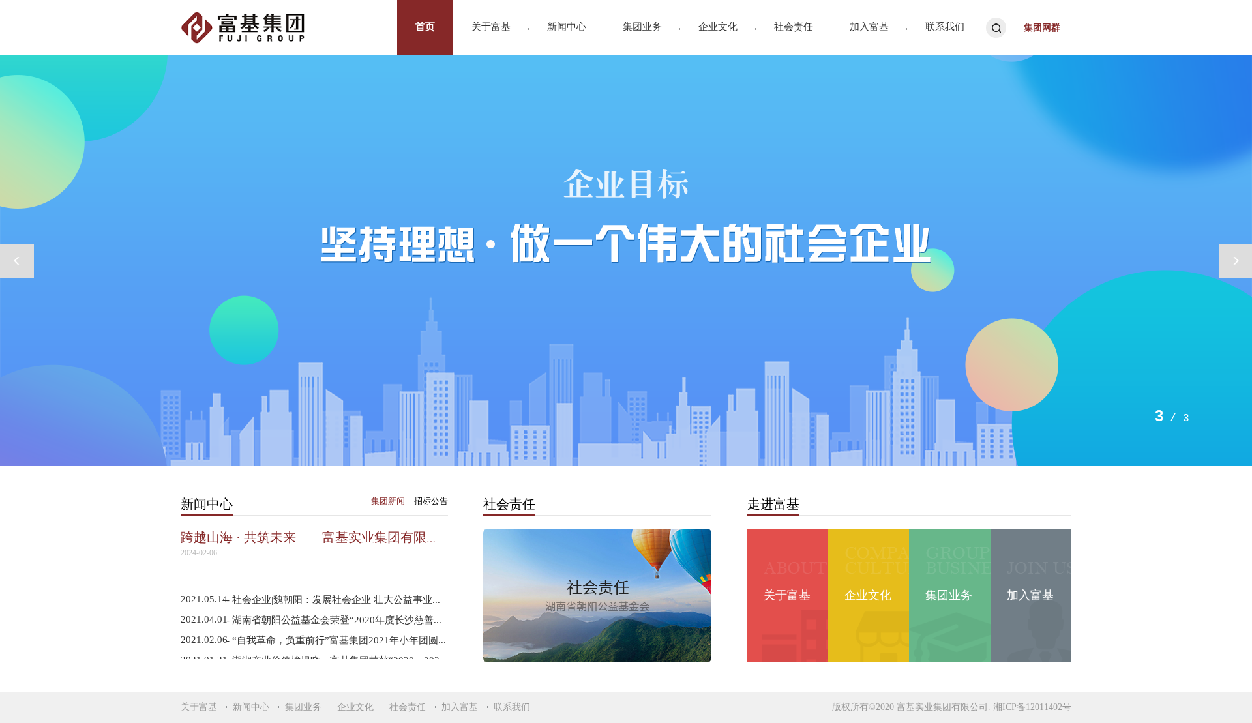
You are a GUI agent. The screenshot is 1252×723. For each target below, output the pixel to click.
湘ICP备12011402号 (1032, 707)
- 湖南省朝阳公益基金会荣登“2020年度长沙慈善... (333, 620)
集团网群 (1042, 28)
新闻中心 (566, 27)
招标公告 (431, 501)
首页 (425, 27)
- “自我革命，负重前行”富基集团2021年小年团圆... (336, 640)
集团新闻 (388, 501)
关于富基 (491, 27)
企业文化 (718, 27)
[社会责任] (597, 595)
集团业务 (642, 27)
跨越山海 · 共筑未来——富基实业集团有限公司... (321, 537)
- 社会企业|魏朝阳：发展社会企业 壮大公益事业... (333, 600)
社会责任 (793, 27)
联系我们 (944, 27)
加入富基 (869, 27)
